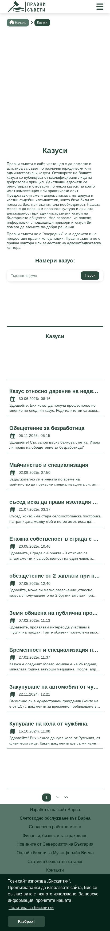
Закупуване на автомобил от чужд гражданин (55, 687)
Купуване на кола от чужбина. (49, 724)
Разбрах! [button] (26, 921)
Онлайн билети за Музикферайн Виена (55, 852)
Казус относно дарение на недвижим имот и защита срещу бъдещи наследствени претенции (55, 391)
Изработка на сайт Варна (55, 809)
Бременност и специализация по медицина (55, 650)
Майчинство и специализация (48, 465)
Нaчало (20, 23)
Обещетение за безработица (46, 428)
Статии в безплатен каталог (55, 861)
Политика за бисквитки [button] (31, 907)
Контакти (55, 870)
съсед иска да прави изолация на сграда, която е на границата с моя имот (55, 502)
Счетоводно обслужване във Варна (55, 818)
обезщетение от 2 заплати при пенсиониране (55, 576)
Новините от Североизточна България (55, 844)
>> (66, 797)
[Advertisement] (55, 88)
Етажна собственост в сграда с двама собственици (55, 539)
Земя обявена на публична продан (55, 613)
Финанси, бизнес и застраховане (55, 835)
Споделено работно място (55, 827)
